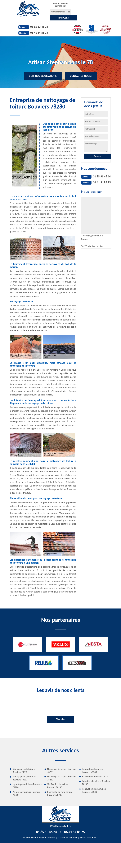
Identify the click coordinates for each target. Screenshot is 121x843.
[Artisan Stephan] (28, 9)
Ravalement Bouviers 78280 (95, 777)
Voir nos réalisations (43, 76)
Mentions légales (67, 838)
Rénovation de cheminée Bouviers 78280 (94, 790)
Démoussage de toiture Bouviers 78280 (24, 770)
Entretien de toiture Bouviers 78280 (96, 783)
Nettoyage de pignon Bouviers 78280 (61, 770)
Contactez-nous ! (81, 76)
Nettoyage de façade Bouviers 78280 (61, 778)
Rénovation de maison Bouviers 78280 (92, 770)
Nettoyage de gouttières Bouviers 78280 (24, 778)
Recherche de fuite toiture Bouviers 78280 (59, 793)
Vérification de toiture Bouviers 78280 (57, 786)
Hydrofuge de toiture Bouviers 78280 (27, 786)
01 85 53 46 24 (39, 26)
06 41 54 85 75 (39, 32)
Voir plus (60, 719)
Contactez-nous (89, 838)
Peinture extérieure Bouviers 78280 (26, 793)
